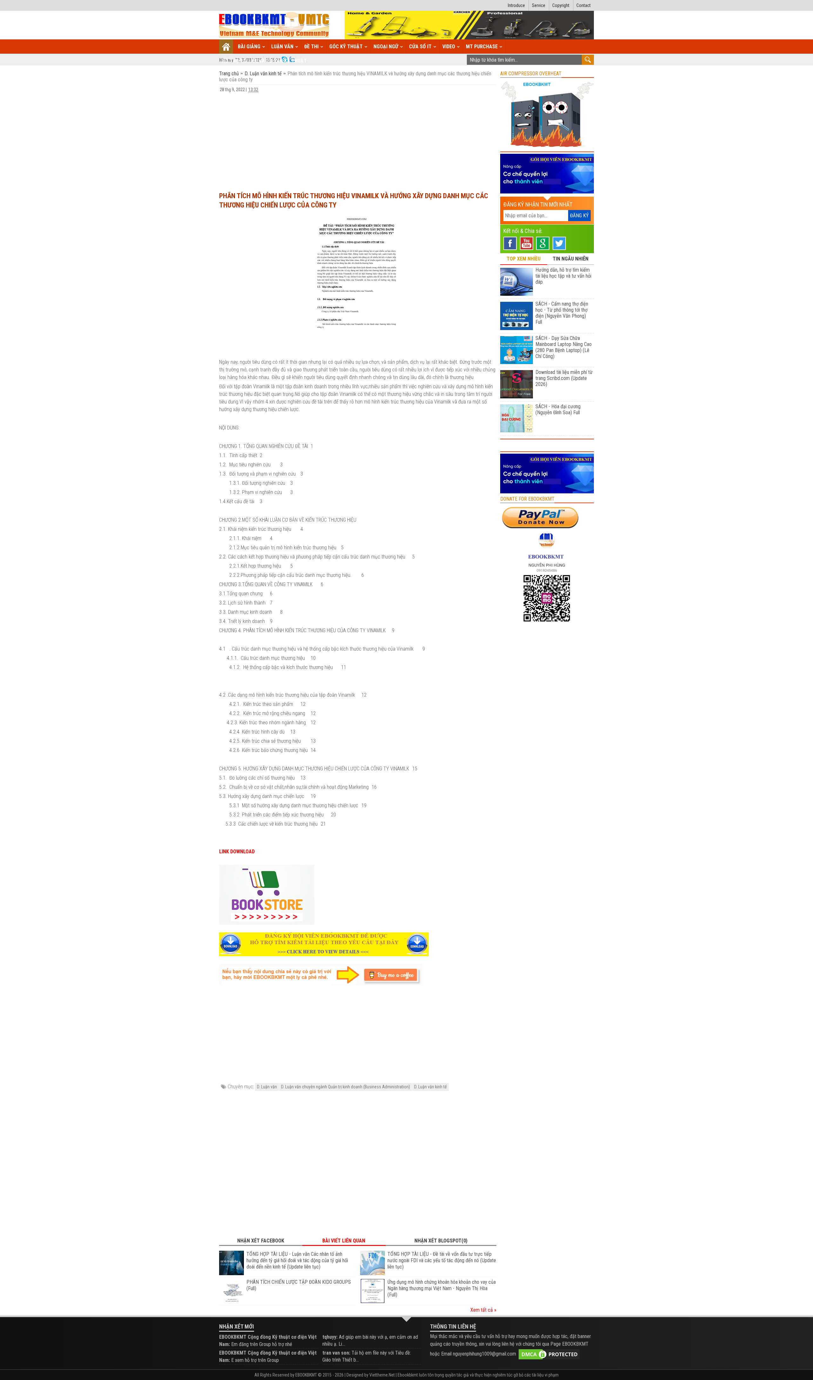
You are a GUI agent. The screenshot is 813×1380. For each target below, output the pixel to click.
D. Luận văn (267, 1086)
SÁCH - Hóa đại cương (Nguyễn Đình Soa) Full (558, 409)
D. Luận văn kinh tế (263, 74)
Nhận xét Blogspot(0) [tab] (440, 1241)
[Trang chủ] (226, 46)
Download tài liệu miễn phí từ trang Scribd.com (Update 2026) (564, 378)
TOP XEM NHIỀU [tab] (524, 259)
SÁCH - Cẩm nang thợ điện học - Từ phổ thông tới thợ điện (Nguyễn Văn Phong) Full (561, 313)
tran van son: (336, 1353)
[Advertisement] (357, 139)
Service (538, 5)
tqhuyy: (330, 1337)
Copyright (560, 5)
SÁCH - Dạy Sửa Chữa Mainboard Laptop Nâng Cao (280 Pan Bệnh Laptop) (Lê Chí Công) (563, 347)
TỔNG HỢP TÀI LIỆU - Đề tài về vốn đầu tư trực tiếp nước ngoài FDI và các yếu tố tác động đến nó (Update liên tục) (441, 1260)
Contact (583, 5)
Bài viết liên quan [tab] (343, 1241)
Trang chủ (229, 74)
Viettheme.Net (382, 1374)
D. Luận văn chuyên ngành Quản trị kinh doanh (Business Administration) (345, 1086)
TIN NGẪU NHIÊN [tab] (570, 259)
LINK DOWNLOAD (237, 852)
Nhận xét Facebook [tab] (260, 1241)
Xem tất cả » (483, 1310)
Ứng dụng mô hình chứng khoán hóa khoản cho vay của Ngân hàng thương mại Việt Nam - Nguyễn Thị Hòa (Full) (441, 1288)
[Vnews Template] (274, 25)
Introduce (516, 5)
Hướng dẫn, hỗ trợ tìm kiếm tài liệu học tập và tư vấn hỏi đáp (563, 276)
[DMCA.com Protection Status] (549, 1354)
